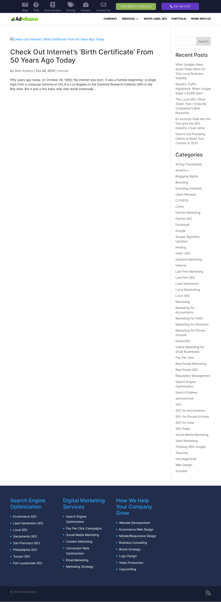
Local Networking (187, 289)
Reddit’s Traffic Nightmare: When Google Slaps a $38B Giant (193, 88)
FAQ (36, 10)
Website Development (134, 523)
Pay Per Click (184, 357)
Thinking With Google (190, 447)
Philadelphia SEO (25, 549)
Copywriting (127, 569)
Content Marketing (79, 541)
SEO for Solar (184, 422)
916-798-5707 (181, 6)
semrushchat (184, 398)
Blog (25, 10)
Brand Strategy (130, 549)
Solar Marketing (186, 440)
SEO (178, 404)
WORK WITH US (201, 18)
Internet (62, 71)
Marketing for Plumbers (191, 324)
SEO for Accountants (190, 410)
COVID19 (181, 200)
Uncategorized (185, 459)
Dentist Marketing (187, 212)
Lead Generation (187, 283)
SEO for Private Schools (192, 416)
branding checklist (188, 188)
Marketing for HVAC (189, 318)
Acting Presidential (188, 164)
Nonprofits (182, 341)
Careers (86, 10)
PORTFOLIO (179, 18)
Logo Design (128, 556)
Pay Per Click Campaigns (84, 528)
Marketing (182, 301)
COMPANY (110, 18)
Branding (181, 182)
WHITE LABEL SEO (155, 18)
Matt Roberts (24, 71)
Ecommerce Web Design (136, 529)
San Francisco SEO (26, 543)
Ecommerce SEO (25, 516)
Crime (179, 206)
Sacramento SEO (25, 536)
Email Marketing (77, 560)
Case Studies (52, 10)
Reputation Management (192, 376)
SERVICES (128, 18)
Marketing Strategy (79, 566)
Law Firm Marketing (189, 271)
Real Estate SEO (186, 369)
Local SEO (182, 295)
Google (180, 230)
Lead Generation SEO (28, 523)
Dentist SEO (183, 218)
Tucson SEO (21, 556)
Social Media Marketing (191, 434)
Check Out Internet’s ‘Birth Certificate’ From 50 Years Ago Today (81, 56)
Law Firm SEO (185, 277)
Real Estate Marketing (190, 363)
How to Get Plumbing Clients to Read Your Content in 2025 (190, 138)
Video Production (131, 562)
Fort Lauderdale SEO (27, 563)
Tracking (181, 453)
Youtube (181, 471)
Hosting (180, 247)
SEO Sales (182, 428)
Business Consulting (133, 542)
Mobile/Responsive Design (137, 536)
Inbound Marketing (188, 259)
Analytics (181, 170)
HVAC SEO (182, 253)
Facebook (182, 224)
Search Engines (186, 392)
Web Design (183, 465)
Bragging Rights (186, 176)
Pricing (70, 10)
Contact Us (103, 10)
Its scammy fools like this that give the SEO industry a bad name (193, 123)
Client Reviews (185, 194)
